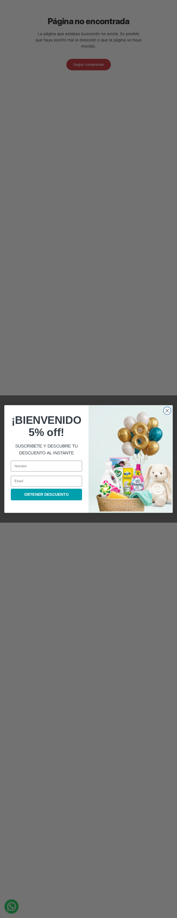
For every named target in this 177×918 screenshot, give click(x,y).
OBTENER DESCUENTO (46, 494)
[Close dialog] (167, 410)
